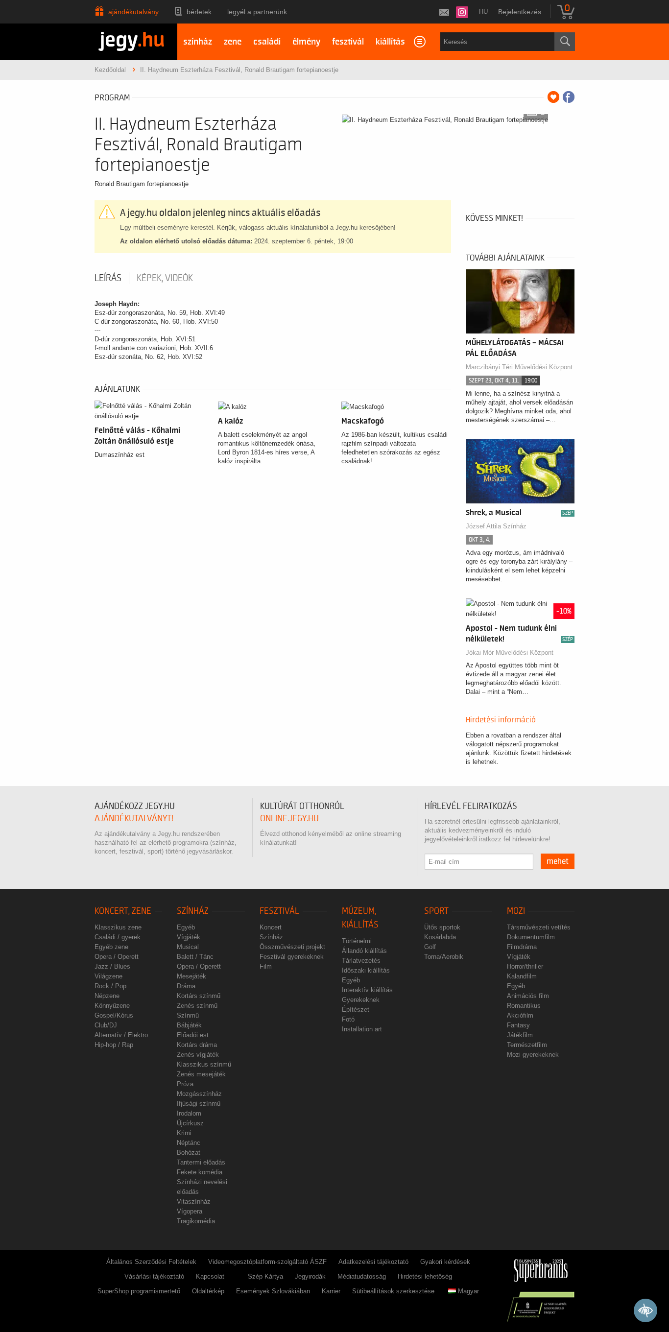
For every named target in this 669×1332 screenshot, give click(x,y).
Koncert (271, 927)
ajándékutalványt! (134, 818)
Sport (436, 911)
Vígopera (189, 1211)
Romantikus (524, 1005)
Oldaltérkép (208, 1291)
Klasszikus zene (118, 927)
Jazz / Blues (112, 966)
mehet (558, 861)
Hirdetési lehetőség (425, 1276)
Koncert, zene (123, 911)
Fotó (348, 1019)
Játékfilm (520, 1035)
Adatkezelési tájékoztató (373, 1261)
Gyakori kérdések (445, 1261)
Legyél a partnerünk (257, 12)
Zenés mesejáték (201, 1074)
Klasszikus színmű (204, 1064)
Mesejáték (191, 976)
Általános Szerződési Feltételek (151, 1261)
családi (267, 42)
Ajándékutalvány (133, 12)
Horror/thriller (525, 966)
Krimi (184, 1133)
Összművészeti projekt (292, 947)
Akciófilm (520, 1015)
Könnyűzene (112, 1005)
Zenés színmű (197, 1005)
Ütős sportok (442, 927)
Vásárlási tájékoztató (154, 1276)
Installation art (362, 1029)
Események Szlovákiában (273, 1291)
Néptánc (188, 1142)
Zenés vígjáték (198, 1054)
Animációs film (528, 995)
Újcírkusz (190, 1123)
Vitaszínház (194, 1201)
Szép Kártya (265, 1276)
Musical (188, 947)
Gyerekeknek (361, 999)
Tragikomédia (196, 1221)
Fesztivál (279, 911)
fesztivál (348, 42)
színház (197, 42)
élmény (306, 42)
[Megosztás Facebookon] (568, 97)
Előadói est (193, 1035)
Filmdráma (522, 947)
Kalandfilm (522, 976)
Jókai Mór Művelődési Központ (509, 652)
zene (232, 42)
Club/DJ (106, 1025)
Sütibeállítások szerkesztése (393, 1291)
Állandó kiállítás (364, 950)
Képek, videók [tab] (165, 278)
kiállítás (390, 42)
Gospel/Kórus (114, 1015)
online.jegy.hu (289, 818)
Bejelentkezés (519, 12)
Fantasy (518, 1025)
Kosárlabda (440, 937)
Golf (430, 947)
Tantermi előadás (201, 1162)
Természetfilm (527, 1044)
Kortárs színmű (198, 995)
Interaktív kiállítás (367, 990)
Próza (185, 1084)
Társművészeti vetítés (539, 927)
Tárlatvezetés (361, 960)
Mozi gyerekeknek (533, 1054)
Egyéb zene (111, 947)
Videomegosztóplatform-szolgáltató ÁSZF (267, 1261)
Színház (193, 911)
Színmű (188, 1015)
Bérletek (199, 12)
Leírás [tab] (108, 278)
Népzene (107, 995)
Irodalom (189, 1113)
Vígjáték (188, 937)
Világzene (108, 976)
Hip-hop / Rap (114, 1044)
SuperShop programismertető (138, 1291)
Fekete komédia (199, 1172)
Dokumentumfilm (531, 937)
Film (266, 966)
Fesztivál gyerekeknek (292, 956)
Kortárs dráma (197, 1044)
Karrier (331, 1291)
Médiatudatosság (361, 1276)
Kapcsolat (210, 1276)
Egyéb (186, 927)
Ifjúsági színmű (198, 1103)
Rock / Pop (110, 986)
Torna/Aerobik (443, 956)
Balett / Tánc (195, 956)
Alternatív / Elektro (121, 1035)
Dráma (186, 986)
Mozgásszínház (199, 1093)
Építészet (355, 1009)
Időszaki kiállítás (366, 970)
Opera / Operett (117, 956)
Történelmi (357, 941)
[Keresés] (564, 41)
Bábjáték (189, 1025)
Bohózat (188, 1152)
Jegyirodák (310, 1276)
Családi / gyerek (118, 937)
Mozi (516, 911)
